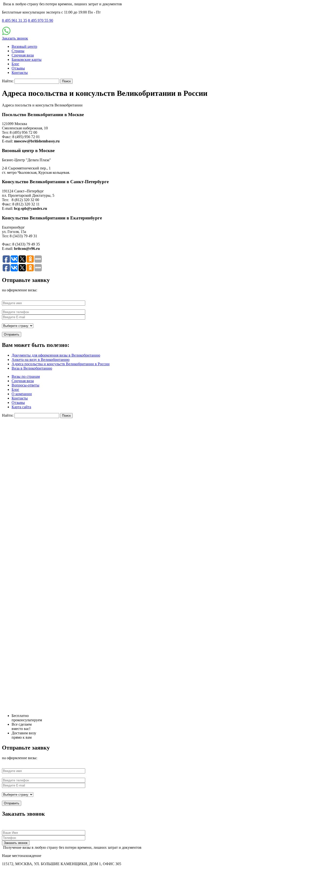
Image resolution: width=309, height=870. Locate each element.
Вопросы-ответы (25, 385)
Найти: (8, 81)
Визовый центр (24, 46)
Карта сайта (21, 407)
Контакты (20, 72)
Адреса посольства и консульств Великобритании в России (61, 364)
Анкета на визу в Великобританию (41, 360)
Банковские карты (27, 59)
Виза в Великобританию (32, 368)
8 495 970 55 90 (40, 20)
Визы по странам (26, 376)
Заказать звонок (15, 38)
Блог (15, 64)
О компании (22, 394)
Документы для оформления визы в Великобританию (56, 355)
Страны (18, 51)
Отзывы (18, 68)
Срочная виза (23, 55)
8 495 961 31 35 (14, 20)
